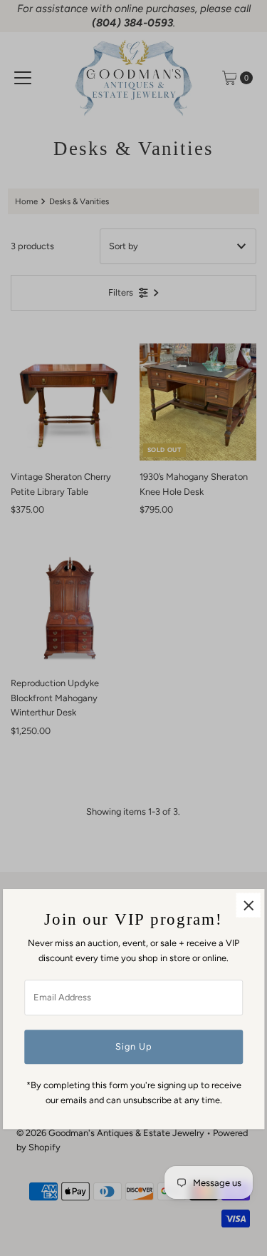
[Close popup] (248, 905)
